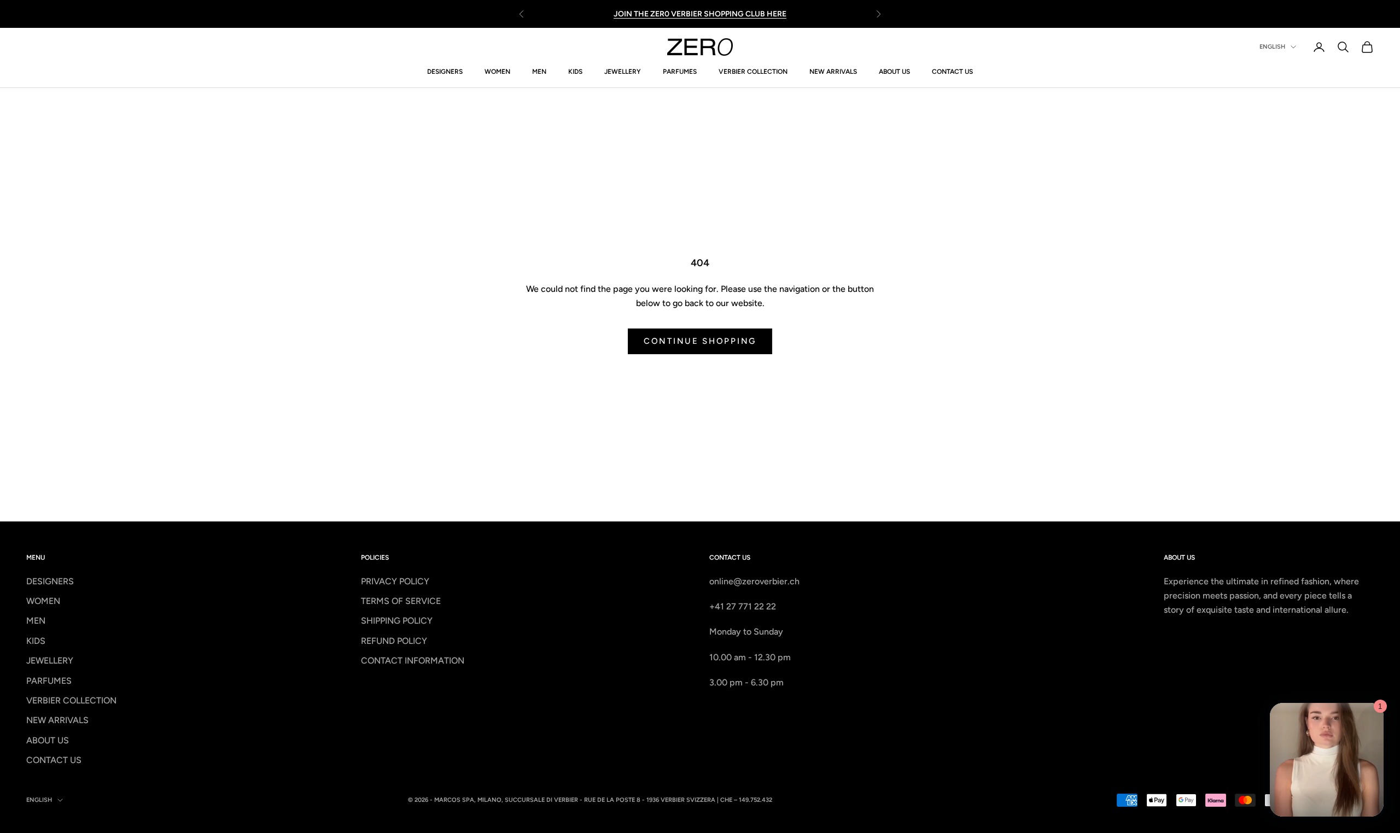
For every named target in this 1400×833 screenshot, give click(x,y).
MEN (539, 71)
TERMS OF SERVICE (401, 601)
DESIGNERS (445, 71)
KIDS (575, 71)
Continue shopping (700, 341)
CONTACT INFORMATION (412, 660)
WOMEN (497, 71)
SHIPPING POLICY (397, 620)
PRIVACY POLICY (395, 581)
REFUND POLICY (394, 641)
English (1272, 46)
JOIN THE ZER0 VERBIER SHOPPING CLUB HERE (700, 14)
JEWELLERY (622, 71)
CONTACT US (952, 71)
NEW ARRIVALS (833, 71)
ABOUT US (894, 71)
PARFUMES (680, 71)
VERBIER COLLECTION (753, 71)
